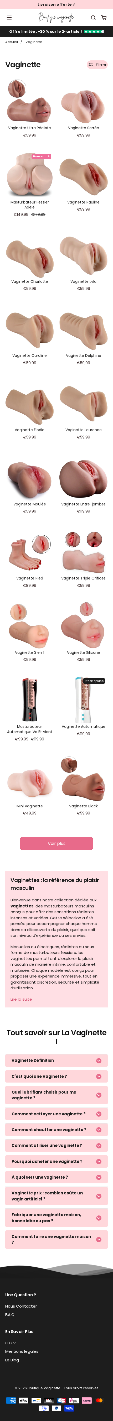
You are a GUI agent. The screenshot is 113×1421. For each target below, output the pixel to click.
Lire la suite (21, 999)
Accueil (11, 41)
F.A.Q (9, 1314)
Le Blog (12, 1360)
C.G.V (10, 1343)
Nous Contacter (21, 1306)
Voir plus (56, 843)
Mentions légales (21, 1351)
